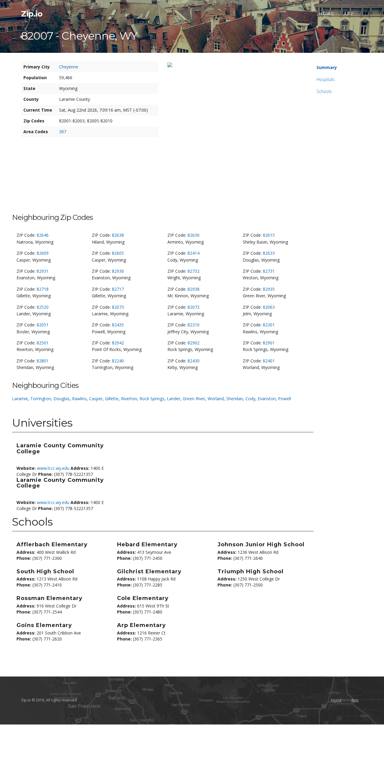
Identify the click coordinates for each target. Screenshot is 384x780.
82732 (194, 271)
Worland (216, 398)
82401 (269, 361)
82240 (118, 361)
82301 (269, 325)
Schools (324, 91)
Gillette (111, 398)
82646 (43, 235)
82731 (269, 271)
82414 (194, 253)
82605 (118, 253)
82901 (269, 343)
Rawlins (79, 398)
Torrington (40, 398)
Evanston (267, 398)
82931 (43, 271)
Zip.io (31, 14)
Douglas (61, 398)
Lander (173, 398)
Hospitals (325, 79)
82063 (269, 307)
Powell (284, 398)
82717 (118, 289)
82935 (269, 289)
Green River (194, 398)
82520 (43, 307)
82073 (118, 307)
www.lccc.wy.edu (53, 468)
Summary (326, 67)
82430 (194, 361)
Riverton (129, 398)
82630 (194, 235)
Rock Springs (152, 398)
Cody (250, 398)
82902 (194, 343)
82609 (43, 253)
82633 (269, 253)
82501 (43, 343)
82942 (118, 343)
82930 (118, 271)
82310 (194, 325)
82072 (194, 307)
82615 (269, 235)
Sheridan (234, 398)
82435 (118, 325)
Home (326, 13)
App (349, 13)
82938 (194, 289)
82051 (43, 325)
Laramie (20, 398)
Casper (96, 398)
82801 (43, 361)
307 (62, 131)
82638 (118, 235)
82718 (43, 289)
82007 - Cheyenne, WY (79, 35)
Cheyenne (68, 67)
